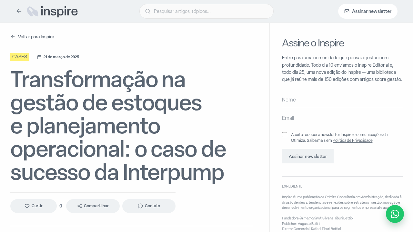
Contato (152, 205)
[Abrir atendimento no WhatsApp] (395, 214)
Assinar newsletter (308, 156)
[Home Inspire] (52, 11)
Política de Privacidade (352, 140)
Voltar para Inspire (36, 37)
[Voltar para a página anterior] (19, 11)
